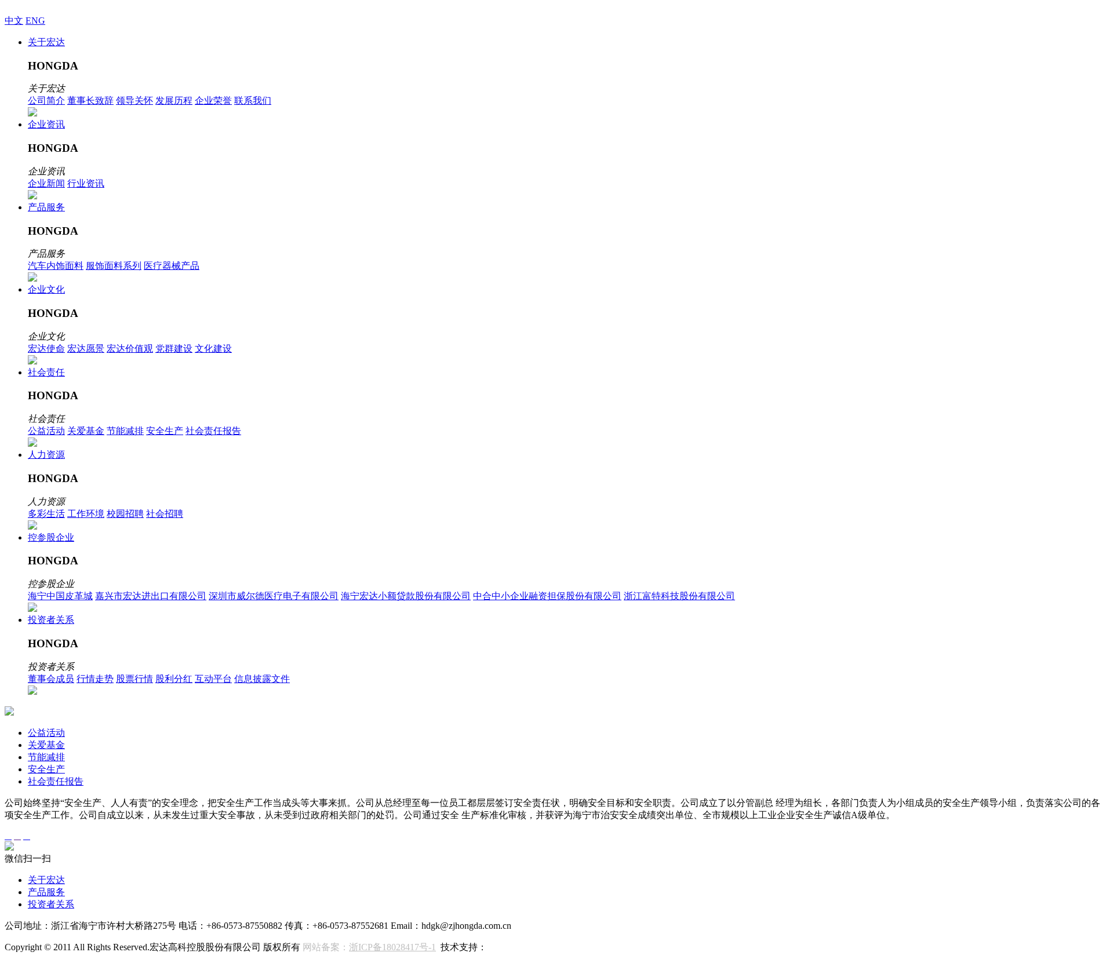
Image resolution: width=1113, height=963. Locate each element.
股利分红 (173, 679)
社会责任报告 (213, 431)
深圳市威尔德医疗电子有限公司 (274, 596)
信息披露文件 (262, 679)
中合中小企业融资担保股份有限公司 (547, 596)
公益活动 (46, 431)
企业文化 (46, 289)
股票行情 (134, 679)
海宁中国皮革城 (60, 596)
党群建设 (173, 348)
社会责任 (46, 372)
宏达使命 (46, 348)
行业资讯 (85, 183)
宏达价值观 (130, 348)
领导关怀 (134, 100)
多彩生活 (46, 514)
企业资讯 (46, 124)
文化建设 (213, 348)
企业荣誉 (213, 100)
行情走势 (95, 679)
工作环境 (85, 514)
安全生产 (164, 431)
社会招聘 (164, 514)
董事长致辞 (90, 100)
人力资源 (46, 454)
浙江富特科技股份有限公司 (679, 596)
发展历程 (173, 100)
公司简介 (46, 100)
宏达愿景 (85, 348)
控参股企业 (51, 537)
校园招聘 (125, 514)
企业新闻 (46, 183)
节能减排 (125, 431)
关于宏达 (46, 42)
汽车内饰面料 (55, 266)
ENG (35, 20)
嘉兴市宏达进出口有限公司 (150, 596)
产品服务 (46, 207)
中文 (14, 20)
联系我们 (252, 100)
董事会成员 (51, 679)
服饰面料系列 (113, 266)
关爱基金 (85, 431)
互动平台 (213, 679)
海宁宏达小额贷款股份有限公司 (406, 596)
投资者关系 (51, 620)
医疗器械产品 (171, 266)
